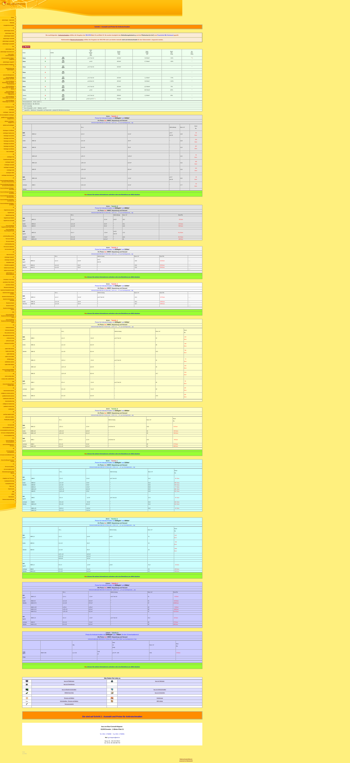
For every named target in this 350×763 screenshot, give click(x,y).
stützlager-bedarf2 (9, 260)
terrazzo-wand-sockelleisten (10, 451)
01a (13, 46)
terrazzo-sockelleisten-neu (7, 455)
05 (13, 127)
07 (13, 178)
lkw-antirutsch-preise (8, 335)
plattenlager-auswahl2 (8, 41)
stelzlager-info (10, 170)
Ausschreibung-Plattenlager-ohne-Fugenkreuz (9, 93)
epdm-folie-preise (9, 348)
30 (13, 388)
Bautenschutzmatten (76, 39)
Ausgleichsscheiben (9, 25)
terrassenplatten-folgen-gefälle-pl (8, 59)
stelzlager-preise (9, 107)
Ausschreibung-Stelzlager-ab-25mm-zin (7, 200)
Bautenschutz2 (10, 303)
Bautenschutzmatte (9, 287)
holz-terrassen (10, 254)
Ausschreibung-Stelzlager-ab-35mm (7, 204)
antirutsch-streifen (9, 343)
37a (13, 438)
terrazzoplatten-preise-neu (7, 430)
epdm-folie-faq (10, 354)
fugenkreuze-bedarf (9, 218)
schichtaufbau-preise (8, 236)
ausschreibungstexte (8, 75)
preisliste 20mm (10, 284)
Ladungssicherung (9, 481)
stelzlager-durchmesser (8, 175)
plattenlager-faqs (9, 33)
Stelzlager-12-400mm (8, 130)
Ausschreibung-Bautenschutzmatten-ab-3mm (7, 316)
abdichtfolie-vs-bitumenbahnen (10, 273)
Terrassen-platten (9, 466)
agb (13, 491)
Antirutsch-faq (10, 338)
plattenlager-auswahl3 (8, 43)
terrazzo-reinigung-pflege (7, 433)
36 (13, 411)
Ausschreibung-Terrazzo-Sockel (7, 460)
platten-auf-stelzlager (8, 125)
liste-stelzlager (10, 151)
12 (13, 207)
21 (13, 233)
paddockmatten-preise (8, 396)
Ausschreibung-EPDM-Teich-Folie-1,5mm (8, 370)
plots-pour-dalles (9, 417)
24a (13, 312)
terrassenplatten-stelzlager (7, 115)
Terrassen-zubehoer (9, 246)
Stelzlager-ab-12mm (9, 135)
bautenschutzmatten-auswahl (8, 299)
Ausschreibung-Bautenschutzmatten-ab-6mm (7, 321)
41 (13, 464)
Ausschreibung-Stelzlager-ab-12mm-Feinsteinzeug (7, 181)
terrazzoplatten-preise (8, 427)
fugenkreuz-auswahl (9, 220)
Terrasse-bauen (10, 241)
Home (12, 17)
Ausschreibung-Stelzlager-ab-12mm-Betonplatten (7, 185)
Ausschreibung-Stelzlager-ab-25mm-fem (7, 196)
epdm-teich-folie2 (9, 356)
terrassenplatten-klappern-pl (7, 65)
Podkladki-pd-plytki (9, 419)
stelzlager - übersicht (8, 112)
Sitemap (12, 22)
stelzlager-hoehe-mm (8, 133)
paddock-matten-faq (9, 406)
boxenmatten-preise (9, 390)
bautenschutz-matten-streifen (8, 293)
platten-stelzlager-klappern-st (9, 122)
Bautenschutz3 (10, 305)
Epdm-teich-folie (10, 351)
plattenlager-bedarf (9, 36)
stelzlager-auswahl (9, 164)
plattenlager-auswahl (8, 38)
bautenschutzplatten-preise (8, 309)
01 (13, 28)
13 (13, 223)
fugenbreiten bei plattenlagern (10, 69)
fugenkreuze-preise (9, 210)
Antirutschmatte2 (9, 330)
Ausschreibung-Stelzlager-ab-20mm (7, 192)
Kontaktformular (10, 483)
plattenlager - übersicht (8, 20)
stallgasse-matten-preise (7, 393)
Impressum (11, 489)
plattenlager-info (10, 49)
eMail (12, 494)
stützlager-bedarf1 (9, 257)
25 (13, 325)
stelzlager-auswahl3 (9, 167)
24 (13, 277)
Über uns (11, 486)
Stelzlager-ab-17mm (9, 138)
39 (13, 448)
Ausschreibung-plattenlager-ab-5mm (8, 78)
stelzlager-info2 (10, 172)
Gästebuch (11, 496)
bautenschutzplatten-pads (7, 290)
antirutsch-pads (10, 340)
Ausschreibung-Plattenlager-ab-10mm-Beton (8, 88)
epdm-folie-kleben (9, 364)
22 (13, 252)
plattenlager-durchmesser (7, 51)
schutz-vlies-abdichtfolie (7, 379)
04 (13, 104)
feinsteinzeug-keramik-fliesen (8, 472)
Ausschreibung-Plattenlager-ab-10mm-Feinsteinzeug (8, 83)
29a (13, 381)
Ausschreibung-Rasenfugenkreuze (9, 230)
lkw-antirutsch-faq (9, 332)
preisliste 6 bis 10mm (8, 282)
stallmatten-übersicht (8, 398)
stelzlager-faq (10, 157)
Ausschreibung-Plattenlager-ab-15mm (8, 97)
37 (13, 422)
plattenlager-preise (9, 30)
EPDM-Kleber (10, 359)
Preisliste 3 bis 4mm (9, 279)
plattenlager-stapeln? (8, 62)
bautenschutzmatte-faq (8, 296)
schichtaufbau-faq (9, 244)
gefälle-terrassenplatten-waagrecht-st (7, 118)
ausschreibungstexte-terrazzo (8, 445)
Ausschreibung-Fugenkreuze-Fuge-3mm (7, 226)
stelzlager (11, 109)
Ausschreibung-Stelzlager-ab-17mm (7, 189)
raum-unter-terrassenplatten (9, 55)
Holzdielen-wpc (10, 262)
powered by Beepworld (186, 761)
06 (13, 154)
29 (13, 373)
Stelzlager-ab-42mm (9, 149)
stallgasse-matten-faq (8, 403)
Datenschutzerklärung (8, 499)
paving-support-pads (8, 414)
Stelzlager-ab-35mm (9, 146)
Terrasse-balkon (10, 238)
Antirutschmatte (10, 327)
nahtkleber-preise (9, 362)
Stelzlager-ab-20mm (9, 141)
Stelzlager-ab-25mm (9, 143)
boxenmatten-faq (9, 401)
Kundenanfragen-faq (8, 159)
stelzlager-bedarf (9, 162)
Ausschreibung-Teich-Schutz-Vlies (8, 384)
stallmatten (11, 409)
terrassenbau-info (9, 249)
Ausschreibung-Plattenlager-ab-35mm (8, 101)
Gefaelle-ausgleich (9, 265)
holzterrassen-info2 (9, 270)
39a (13, 457)
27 (13, 346)
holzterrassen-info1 (9, 267)
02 (13, 72)
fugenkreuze (11, 212)
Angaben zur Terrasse (8, 478)
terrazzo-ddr (11, 425)
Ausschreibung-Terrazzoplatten (10, 441)
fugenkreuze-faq (10, 215)
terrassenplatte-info (9, 469)
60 (13, 475)
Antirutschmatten (63, 35)
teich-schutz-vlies (9, 376)
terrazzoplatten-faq (9, 435)
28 (13, 367)
